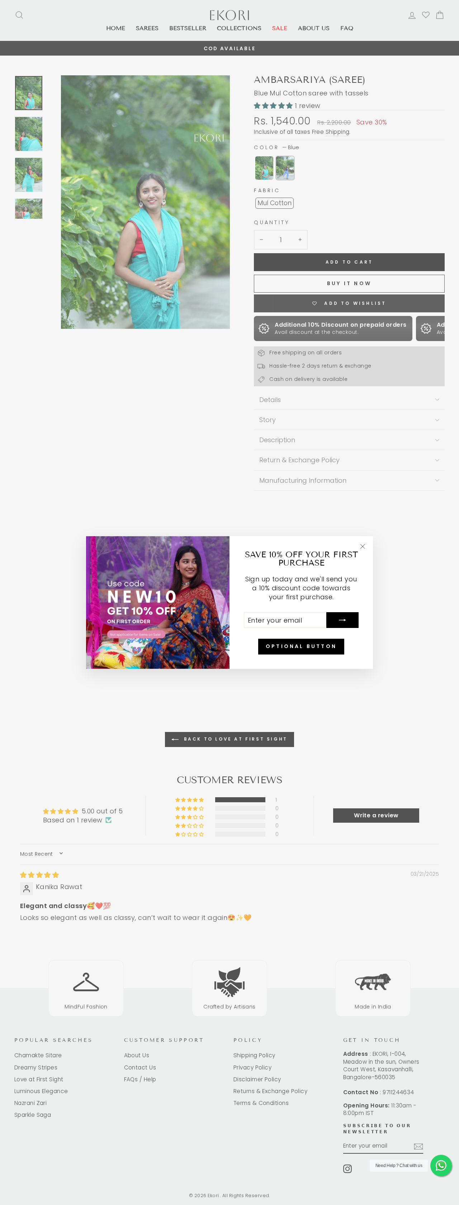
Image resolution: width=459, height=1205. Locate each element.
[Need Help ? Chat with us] (441, 1165)
